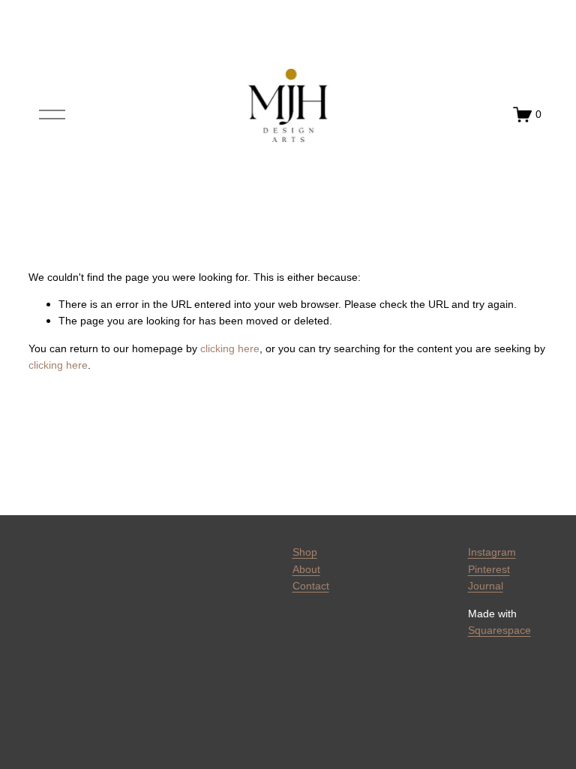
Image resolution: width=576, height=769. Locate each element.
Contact (310, 586)
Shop (304, 552)
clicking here (230, 348)
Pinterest (489, 569)
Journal (485, 586)
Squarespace (499, 630)
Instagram (492, 552)
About (306, 569)
